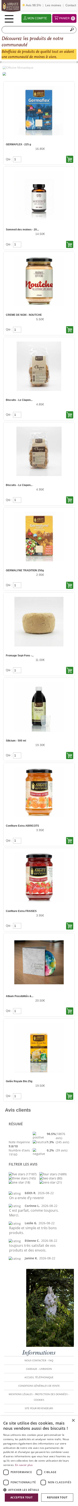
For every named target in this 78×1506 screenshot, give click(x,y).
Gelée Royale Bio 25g (19, 1081)
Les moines (53, 5)
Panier (66, 18)
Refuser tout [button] (57, 1497)
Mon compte (37, 18)
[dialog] (39, 1461)
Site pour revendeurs (39, 1408)
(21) (59, 1182)
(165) (32, 1178)
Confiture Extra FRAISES (21, 911)
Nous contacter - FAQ (38, 1360)
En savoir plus (24, 1465)
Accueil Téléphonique (39, 1377)
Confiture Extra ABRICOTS (22, 825)
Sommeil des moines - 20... (22, 229)
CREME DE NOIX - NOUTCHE (24, 314)
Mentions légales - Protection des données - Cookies (39, 1397)
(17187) (30, 1174)
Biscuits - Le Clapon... (19, 400)
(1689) (62, 1174)
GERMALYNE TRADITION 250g (25, 570)
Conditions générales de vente (39, 1386)
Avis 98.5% (33, 5)
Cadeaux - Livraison (39, 1369)
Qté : (9, 159)
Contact (70, 5)
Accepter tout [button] (21, 1497)
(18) (27, 1182)
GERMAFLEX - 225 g (18, 144)
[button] (39, 1490)
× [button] (73, 1420)
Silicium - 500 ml (16, 740)
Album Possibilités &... (19, 996)
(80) (59, 1178)
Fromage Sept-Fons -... (20, 655)
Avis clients (18, 1110)
